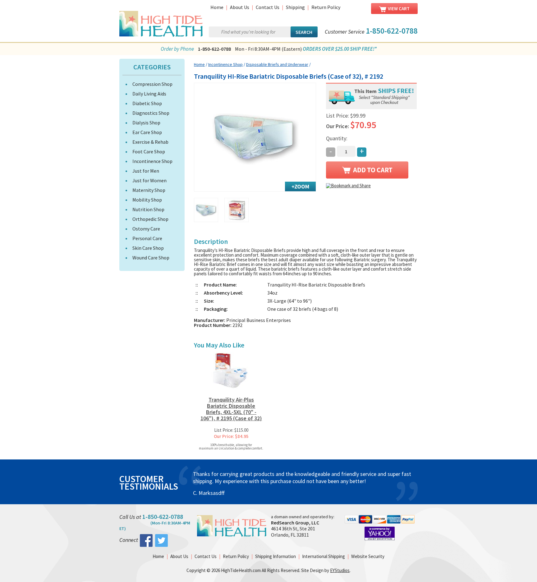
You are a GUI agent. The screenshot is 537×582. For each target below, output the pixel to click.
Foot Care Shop (148, 151)
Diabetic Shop (147, 103)
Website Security (367, 556)
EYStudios (340, 570)
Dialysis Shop (146, 122)
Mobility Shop (147, 200)
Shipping (295, 7)
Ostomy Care (146, 229)
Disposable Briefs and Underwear (277, 64)
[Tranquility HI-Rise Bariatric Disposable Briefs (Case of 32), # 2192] (255, 137)
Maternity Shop (148, 190)
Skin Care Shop (148, 248)
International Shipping (323, 556)
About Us (239, 7)
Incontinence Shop (152, 161)
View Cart (399, 9)
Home (216, 7)
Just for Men (145, 171)
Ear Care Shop (147, 132)
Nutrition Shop (148, 209)
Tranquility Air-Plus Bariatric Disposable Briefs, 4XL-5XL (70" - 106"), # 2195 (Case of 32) (231, 409)
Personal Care (147, 238)
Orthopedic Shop (150, 219)
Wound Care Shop (150, 257)
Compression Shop (152, 84)
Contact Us (267, 7)
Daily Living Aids (149, 94)
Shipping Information (275, 556)
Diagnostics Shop (150, 113)
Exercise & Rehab (150, 142)
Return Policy (325, 7)
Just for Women (149, 180)
